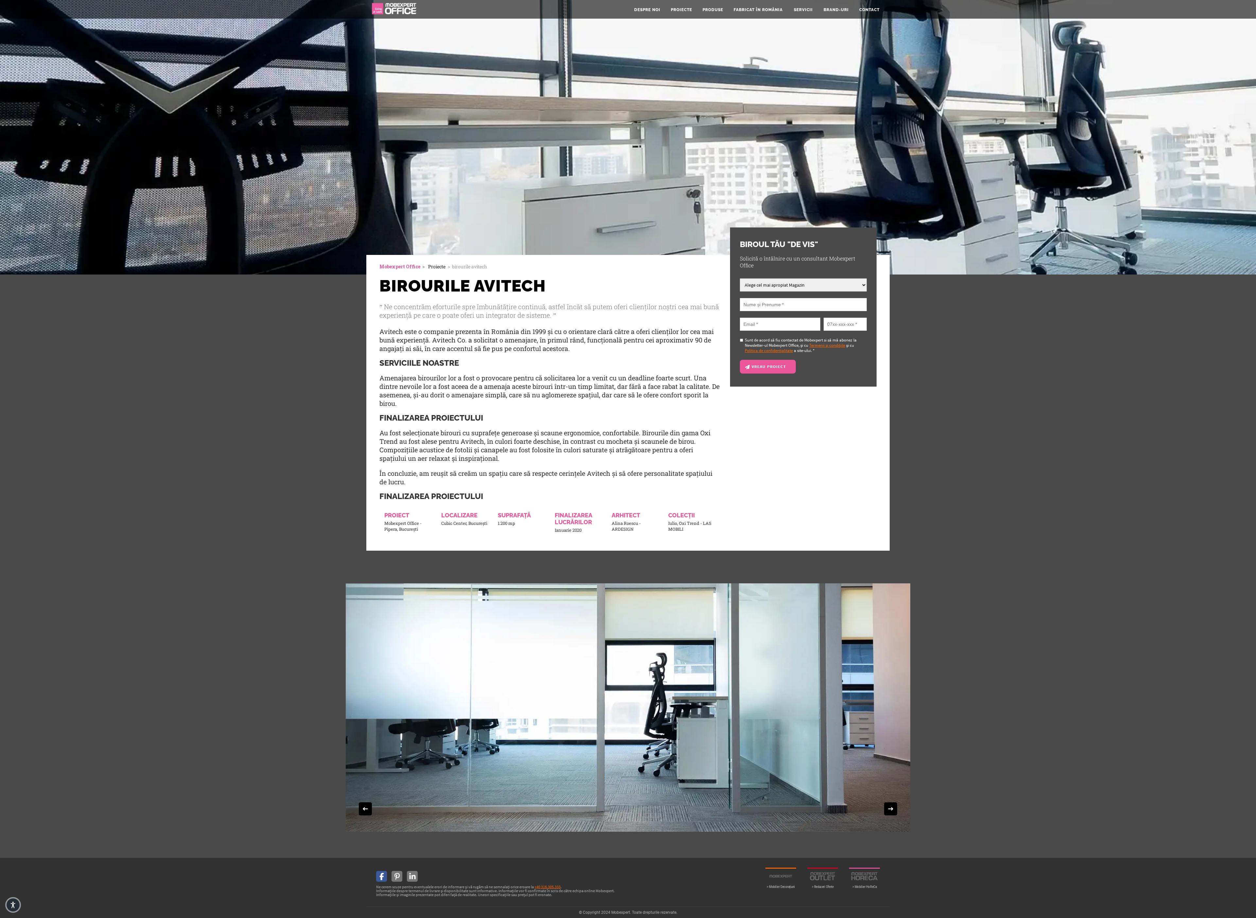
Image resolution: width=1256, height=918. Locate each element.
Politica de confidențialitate (769, 350)
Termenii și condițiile (827, 345)
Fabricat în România (758, 10)
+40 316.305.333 (547, 886)
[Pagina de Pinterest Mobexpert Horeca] (397, 876)
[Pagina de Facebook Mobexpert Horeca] (381, 876)
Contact (869, 10)
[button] (13, 905)
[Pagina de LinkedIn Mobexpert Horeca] (412, 876)
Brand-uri (836, 10)
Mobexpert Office (399, 266)
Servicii (803, 10)
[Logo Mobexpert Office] (394, 9)
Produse (713, 10)
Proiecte (681, 10)
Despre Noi (647, 10)
